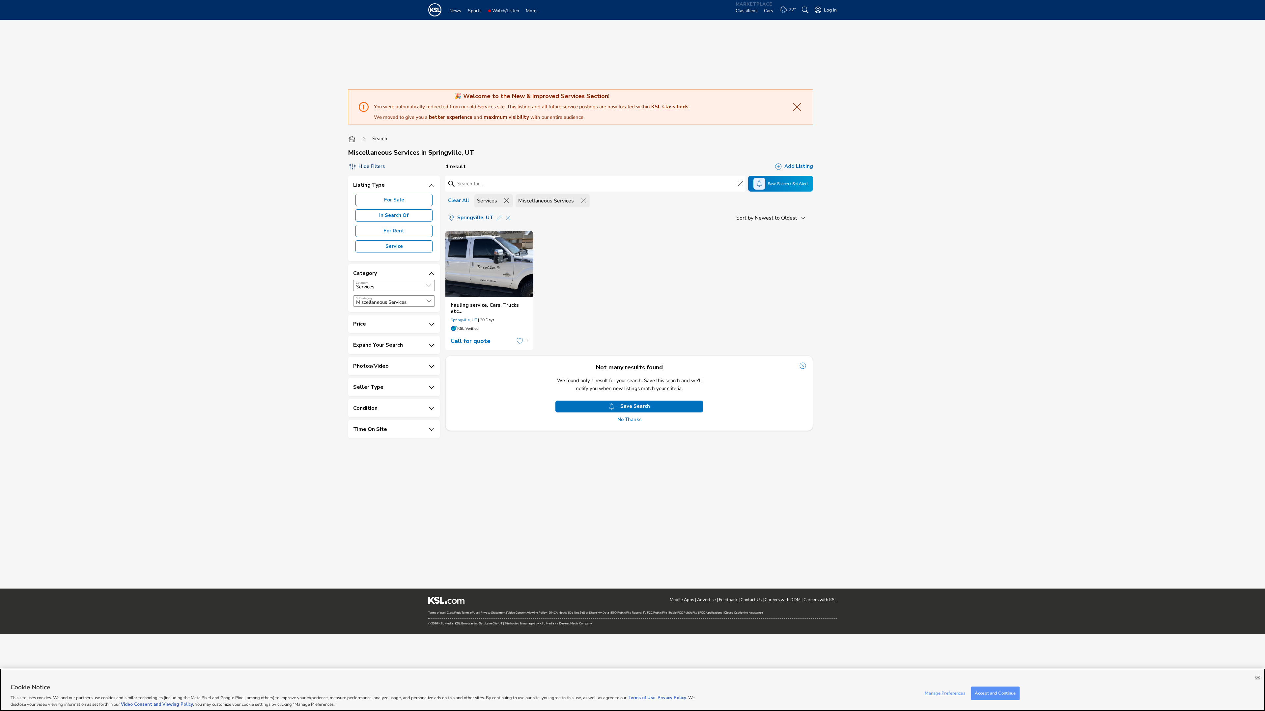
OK (1257, 677)
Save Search (635, 406)
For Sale (394, 200)
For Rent (394, 230)
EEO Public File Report (626, 613)
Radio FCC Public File (683, 613)
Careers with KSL (820, 600)
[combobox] (394, 285)
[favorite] (520, 341)
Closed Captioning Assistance (743, 613)
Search (379, 138)
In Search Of (394, 215)
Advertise (706, 600)
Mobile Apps (682, 600)
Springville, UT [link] (464, 320)
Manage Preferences (945, 693)
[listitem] (489, 290)
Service (394, 246)
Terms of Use (642, 698)
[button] (429, 285)
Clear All (458, 200)
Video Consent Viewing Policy (527, 613)
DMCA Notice (558, 613)
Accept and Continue (995, 693)
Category (362, 283)
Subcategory (364, 298)
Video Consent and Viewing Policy (157, 704)
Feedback (728, 600)
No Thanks (629, 419)
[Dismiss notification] (802, 365)
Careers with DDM (783, 600)
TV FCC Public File (655, 613)
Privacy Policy (672, 698)
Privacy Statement (493, 613)
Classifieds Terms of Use (463, 613)
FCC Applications (710, 613)
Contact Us (751, 600)
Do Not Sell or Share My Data (589, 613)
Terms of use (436, 613)
